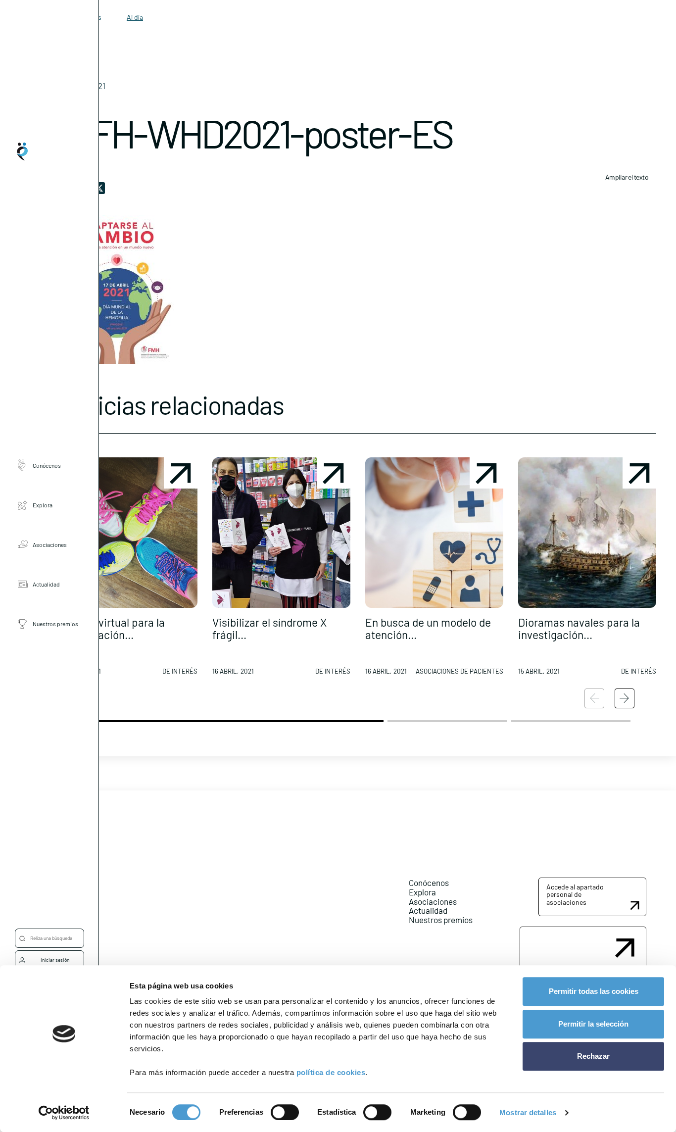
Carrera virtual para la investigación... (112, 628)
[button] (128, 570)
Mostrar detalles (527, 1112)
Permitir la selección (593, 1024)
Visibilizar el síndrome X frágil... (269, 628)
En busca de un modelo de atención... (428, 628)
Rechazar (593, 1056)
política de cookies (331, 1072)
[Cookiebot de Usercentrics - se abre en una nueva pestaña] (64, 1112)
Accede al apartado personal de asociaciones (575, 894)
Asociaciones (50, 544)
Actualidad (46, 584)
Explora (42, 504)
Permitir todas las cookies (593, 991)
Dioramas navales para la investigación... (579, 628)
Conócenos (47, 465)
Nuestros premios (55, 623)
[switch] (285, 1112)
